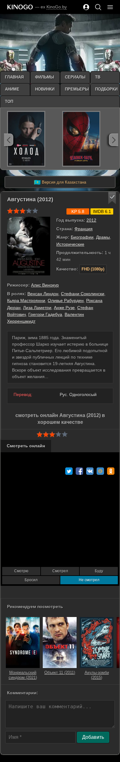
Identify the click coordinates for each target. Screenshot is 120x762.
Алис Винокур (45, 285)
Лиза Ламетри (37, 307)
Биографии (82, 237)
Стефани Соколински (82, 293)
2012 (91, 220)
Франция (83, 228)
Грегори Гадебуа (45, 314)
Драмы (103, 237)
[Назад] (8, 140)
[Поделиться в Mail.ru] (100, 471)
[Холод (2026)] (26, 139)
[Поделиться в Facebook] (79, 471)
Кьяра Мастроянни (26, 300)
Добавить (93, 737)
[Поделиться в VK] (90, 471)
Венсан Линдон (42, 293)
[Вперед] (113, 140)
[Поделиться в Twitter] (69, 471)
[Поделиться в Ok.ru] (110, 471)
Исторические (70, 244)
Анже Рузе (64, 307)
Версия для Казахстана (60, 182)
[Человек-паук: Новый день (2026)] (81, 139)
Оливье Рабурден (66, 300)
